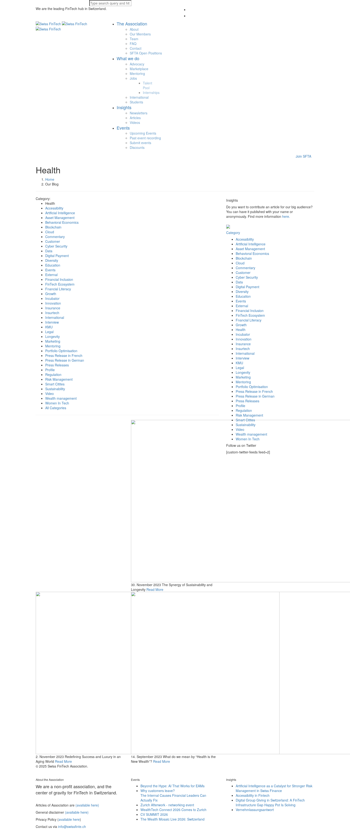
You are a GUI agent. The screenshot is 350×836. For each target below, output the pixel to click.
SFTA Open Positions (146, 53)
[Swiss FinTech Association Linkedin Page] (42, 770)
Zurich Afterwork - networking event (167, 804)
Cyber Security (56, 246)
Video (49, 393)
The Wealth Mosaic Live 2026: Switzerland (172, 819)
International (139, 97)
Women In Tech (57, 403)
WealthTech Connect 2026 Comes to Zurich (173, 809)
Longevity (52, 336)
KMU (49, 327)
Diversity (51, 260)
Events (50, 269)
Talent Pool (147, 85)
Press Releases (57, 365)
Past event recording (145, 138)
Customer (52, 241)
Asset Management (60, 217)
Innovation (53, 303)
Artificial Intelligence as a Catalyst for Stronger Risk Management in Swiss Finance (274, 788)
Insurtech (52, 312)
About (134, 29)
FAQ (133, 43)
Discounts (137, 147)
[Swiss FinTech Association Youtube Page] (47, 770)
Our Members (140, 34)
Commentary (55, 236)
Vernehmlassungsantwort (255, 809)
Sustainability (55, 388)
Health (240, 329)
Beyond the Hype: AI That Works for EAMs (172, 785)
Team (134, 38)
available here (69, 819)
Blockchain (53, 227)
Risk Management (59, 379)
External (51, 274)
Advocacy (137, 64)
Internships (151, 92)
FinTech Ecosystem (60, 284)
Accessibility (54, 208)
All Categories (55, 407)
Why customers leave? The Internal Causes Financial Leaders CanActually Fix (173, 795)
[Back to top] (2, 833)
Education (52, 265)
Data (48, 250)
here (285, 216)
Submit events (140, 142)
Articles (135, 117)
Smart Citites (55, 384)
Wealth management (61, 398)
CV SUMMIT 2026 (154, 814)
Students (136, 102)
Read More (154, 589)
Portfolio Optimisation (61, 350)
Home (49, 179)
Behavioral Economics (62, 222)
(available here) (87, 805)
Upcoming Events (143, 133)
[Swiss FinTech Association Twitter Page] (37, 770)
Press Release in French (63, 355)
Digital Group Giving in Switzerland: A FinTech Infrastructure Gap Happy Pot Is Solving (270, 802)
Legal (49, 331)
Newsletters (138, 113)
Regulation (53, 374)
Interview (52, 322)
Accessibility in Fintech (253, 795)
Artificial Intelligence (60, 212)
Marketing (52, 341)
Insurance (52, 308)
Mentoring (137, 73)
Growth (50, 293)
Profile (50, 369)
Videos (135, 122)
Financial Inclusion (59, 279)
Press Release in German (64, 360)
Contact (135, 48)
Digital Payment (57, 255)
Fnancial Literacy (58, 289)
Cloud (49, 231)
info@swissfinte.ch (72, 826)
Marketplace (139, 68)
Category (233, 232)
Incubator (52, 298)
